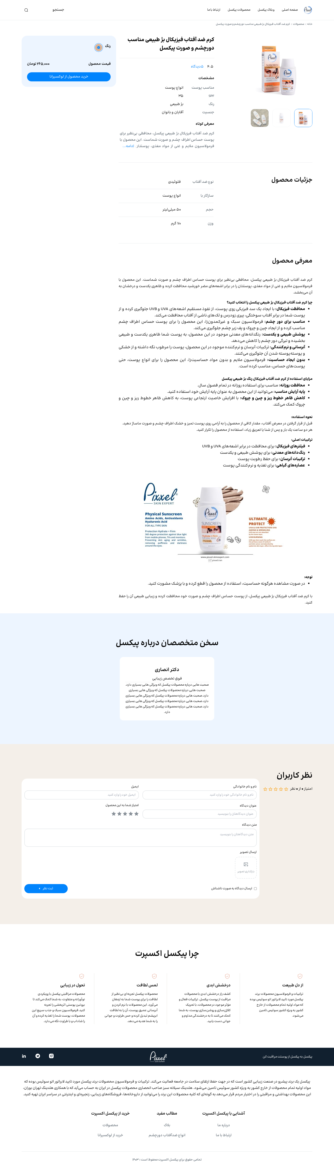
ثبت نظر (48, 888)
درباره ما (223, 1125)
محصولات (298, 24)
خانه (309, 24)
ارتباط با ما (213, 10)
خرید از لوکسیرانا (110, 1135)
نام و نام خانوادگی (245, 786)
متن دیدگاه (249, 824)
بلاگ (167, 1125)
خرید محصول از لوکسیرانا (69, 77)
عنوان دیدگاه (248, 805)
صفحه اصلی (290, 10)
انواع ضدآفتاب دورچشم (167, 1135)
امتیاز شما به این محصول (122, 805)
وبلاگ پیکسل (266, 10)
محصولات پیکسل (239, 10)
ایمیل (135, 786)
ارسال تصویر (248, 852)
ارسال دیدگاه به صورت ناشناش (231, 888)
